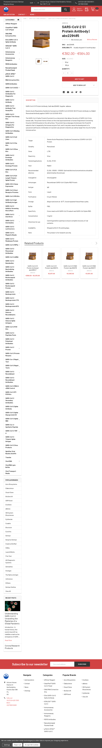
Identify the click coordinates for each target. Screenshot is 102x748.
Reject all (17, 745)
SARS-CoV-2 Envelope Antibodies (9, 157)
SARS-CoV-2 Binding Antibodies (12, 132)
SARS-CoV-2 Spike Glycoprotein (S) (11, 414)
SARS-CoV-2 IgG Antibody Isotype (11, 201)
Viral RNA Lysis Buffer (10, 466)
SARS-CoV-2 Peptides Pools (10, 334)
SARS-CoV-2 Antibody (9, 101)
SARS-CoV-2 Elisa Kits (11, 150)
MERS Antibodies (11, 64)
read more (8, 640)
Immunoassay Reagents (10, 59)
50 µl (66, 62)
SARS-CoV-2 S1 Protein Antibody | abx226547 (33, 268)
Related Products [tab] (34, 243)
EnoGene (8, 505)
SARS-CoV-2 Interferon (9, 216)
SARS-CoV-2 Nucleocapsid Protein (10, 286)
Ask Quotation (9, 14)
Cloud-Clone (9, 492)
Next (96, 243)
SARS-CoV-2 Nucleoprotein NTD (12, 305)
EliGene (7, 583)
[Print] (72, 92)
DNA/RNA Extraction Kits (10, 35)
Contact (21, 14)
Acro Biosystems (11, 484)
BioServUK (9, 496)
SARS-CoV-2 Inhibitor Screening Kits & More (12, 208)
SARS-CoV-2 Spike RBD (11, 420)
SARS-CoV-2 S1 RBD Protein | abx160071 (89, 267)
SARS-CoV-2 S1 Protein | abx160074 (51, 267)
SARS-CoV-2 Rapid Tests (11, 367)
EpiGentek (8, 519)
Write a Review (92, 39)
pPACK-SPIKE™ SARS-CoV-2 (10, 75)
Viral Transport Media (10, 472)
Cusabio (8, 523)
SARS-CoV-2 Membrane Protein (11, 240)
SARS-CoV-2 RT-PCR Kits (11, 393)
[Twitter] (76, 92)
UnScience (9, 579)
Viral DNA (8, 461)
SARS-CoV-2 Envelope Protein (11, 165)
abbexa (7, 509)
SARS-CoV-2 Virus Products (11, 446)
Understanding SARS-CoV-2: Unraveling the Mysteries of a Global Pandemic (12, 618)
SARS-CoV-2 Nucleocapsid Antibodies (10, 277)
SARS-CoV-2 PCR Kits (11, 328)
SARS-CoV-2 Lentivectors (10, 228)
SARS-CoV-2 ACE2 (11, 88)
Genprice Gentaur (11, 540)
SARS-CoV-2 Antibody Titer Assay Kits (10, 108)
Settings (7, 745)
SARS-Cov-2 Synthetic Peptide (11, 426)
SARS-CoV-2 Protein (9, 348)
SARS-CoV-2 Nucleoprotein (10, 293)
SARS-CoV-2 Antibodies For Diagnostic (10, 94)
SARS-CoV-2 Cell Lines (11, 138)
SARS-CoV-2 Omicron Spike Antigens (10, 321)
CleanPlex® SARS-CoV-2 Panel (11, 29)
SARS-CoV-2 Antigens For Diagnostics (9, 125)
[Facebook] (64, 92)
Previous (92, 243)
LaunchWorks (10, 552)
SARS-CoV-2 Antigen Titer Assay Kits (12, 116)
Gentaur (8, 536)
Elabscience (9, 488)
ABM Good (8, 500)
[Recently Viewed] (88, 9)
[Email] (68, 92)
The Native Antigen (11, 575)
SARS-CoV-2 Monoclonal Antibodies (9, 251)
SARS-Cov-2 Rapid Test (11, 360)
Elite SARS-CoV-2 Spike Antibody (11, 41)
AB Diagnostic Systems (10, 561)
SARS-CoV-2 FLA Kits (11, 171)
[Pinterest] (80, 92)
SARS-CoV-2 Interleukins (9, 222)
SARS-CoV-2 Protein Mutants (12, 354)
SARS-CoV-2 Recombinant (10, 373)
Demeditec (9, 567)
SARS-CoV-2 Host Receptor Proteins (11, 191)
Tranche (8, 457)
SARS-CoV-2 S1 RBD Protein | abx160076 (70, 267)
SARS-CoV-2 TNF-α (11, 432)
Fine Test (8, 556)
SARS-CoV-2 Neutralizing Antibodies (9, 269)
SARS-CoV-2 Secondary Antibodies (9, 400)
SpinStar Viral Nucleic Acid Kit (10, 452)
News (32, 14)
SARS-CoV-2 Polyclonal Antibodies (9, 341)
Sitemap (27, 691)
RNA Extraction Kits (12, 80)
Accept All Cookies (31, 745)
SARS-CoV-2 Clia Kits (11, 144)
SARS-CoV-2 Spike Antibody (11, 408)
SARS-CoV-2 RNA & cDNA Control (12, 387)
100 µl (67, 65)
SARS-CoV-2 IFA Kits (12, 196)
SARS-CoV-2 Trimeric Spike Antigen (10, 439)
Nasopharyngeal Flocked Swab (11, 69)
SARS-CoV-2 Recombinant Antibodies (10, 380)
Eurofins (8, 531)
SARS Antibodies (11, 84)
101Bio (7, 548)
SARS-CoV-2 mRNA (11, 257)
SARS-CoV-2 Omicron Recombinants (10, 312)
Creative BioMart (11, 544)
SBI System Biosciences (9, 514)
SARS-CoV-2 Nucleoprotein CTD (12, 299)
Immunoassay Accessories (10, 53)
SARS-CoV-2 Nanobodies (9, 262)
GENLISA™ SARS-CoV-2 (11, 47)
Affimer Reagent (11, 24)
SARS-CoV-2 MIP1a (11, 245)
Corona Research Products (12, 646)
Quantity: (66, 69)
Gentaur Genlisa (10, 587)
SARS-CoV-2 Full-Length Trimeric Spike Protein (11, 178)
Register (80, 10)
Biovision (8, 527)
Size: (67, 59)
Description (30, 100)
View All (8, 591)
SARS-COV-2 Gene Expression (11, 185)
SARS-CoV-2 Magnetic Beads (11, 234)
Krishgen (8, 571)
